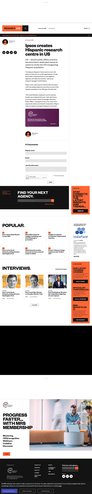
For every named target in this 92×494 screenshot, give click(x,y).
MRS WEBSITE (51, 474)
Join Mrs (36, 472)
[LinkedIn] (3, 53)
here (60, 486)
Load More (34, 305)
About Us (36, 470)
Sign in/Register (52, 28)
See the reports (80, 319)
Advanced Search (49, 204)
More (61, 269)
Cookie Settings (45, 491)
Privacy (50, 465)
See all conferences (80, 299)
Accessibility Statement (51, 468)
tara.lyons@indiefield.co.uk (79, 243)
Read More (53, 123)
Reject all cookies (27, 491)
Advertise (37, 467)
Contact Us (37, 465)
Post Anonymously (59, 175)
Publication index (37, 476)
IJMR (49, 471)
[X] (7, 53)
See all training (80, 281)
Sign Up (80, 211)
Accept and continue (9, 491)
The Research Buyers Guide (6, 192)
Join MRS (6, 454)
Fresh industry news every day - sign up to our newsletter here (19, 35)
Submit (50, 182)
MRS (45, 28)
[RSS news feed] (11, 53)
